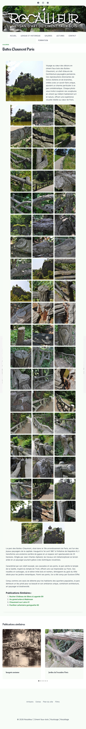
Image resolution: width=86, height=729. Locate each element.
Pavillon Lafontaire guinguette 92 (24, 605)
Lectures (60, 36)
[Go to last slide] (6, 654)
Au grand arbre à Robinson (21, 599)
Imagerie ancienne (12, 672)
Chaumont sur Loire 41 (19, 602)
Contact (72, 36)
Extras (38, 702)
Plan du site (48, 702)
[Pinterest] (48, 3)
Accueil (13, 36)
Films (57, 702)
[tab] (38, 680)
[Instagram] (43, 3)
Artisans (29, 702)
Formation (43, 40)
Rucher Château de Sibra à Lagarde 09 (26, 596)
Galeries (48, 36)
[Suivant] (80, 654)
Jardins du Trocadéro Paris (58, 672)
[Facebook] (38, 3)
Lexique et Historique (30, 36)
